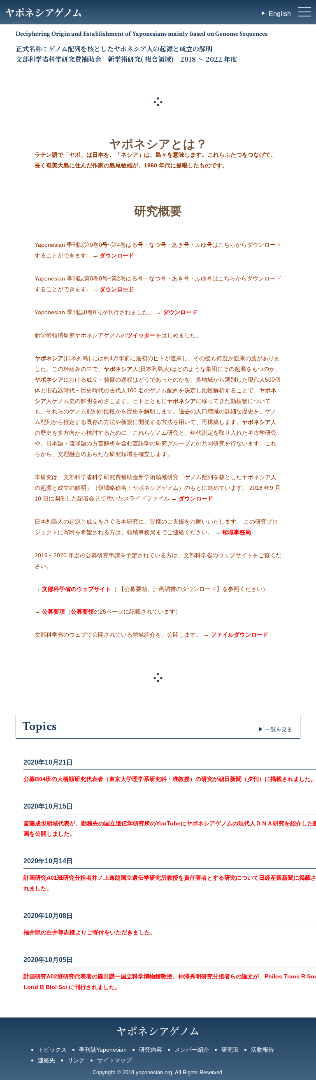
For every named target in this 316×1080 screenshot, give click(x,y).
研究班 (230, 1049)
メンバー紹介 (191, 1049)
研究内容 (150, 1049)
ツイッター (141, 335)
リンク (76, 1060)
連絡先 (46, 1060)
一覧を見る (278, 729)
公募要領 (82, 611)
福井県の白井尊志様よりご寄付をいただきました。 (89, 932)
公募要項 (53, 611)
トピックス (52, 1049)
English (280, 14)
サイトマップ (114, 1060)
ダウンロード (117, 255)
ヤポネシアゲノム (43, 12)
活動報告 (262, 1049)
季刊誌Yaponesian (103, 1049)
